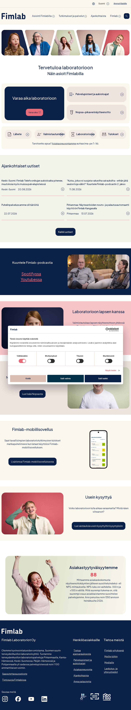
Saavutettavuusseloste (14, 673)
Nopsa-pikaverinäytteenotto (93, 112)
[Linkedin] (44, 699)
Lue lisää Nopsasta (32, 393)
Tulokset (113, 134)
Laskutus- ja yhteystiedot (111, 670)
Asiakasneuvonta (83, 669)
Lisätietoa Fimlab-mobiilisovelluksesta (32, 461)
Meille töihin (111, 656)
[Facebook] (18, 699)
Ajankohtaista (98, 15)
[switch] (51, 361)
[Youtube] (31, 699)
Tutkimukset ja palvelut (71, 15)
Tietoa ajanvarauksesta (82, 652)
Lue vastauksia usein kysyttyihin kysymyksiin (98, 525)
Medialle (109, 662)
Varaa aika (35, 112)
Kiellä (28, 378)
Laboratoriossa (83, 134)
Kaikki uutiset (65, 231)
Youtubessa (32, 279)
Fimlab (114, 15)
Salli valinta (65, 378)
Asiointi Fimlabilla (42, 15)
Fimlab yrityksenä (114, 650)
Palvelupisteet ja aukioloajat (92, 94)
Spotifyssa (32, 273)
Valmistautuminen (52, 134)
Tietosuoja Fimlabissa (14, 679)
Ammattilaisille (120, 3)
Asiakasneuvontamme (64, 143)
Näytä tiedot (110, 370)
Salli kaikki (103, 378)
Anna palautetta (82, 681)
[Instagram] (5, 699)
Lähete (17, 134)
